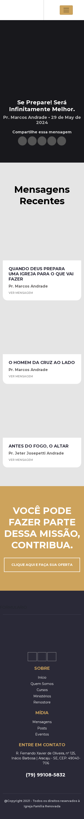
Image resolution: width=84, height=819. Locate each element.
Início (42, 677)
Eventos (42, 734)
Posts (42, 728)
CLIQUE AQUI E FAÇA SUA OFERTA (42, 565)
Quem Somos (42, 684)
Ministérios (42, 696)
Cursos (42, 690)
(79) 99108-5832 (45, 775)
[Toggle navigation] (66, 10)
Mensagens (42, 722)
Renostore (42, 702)
